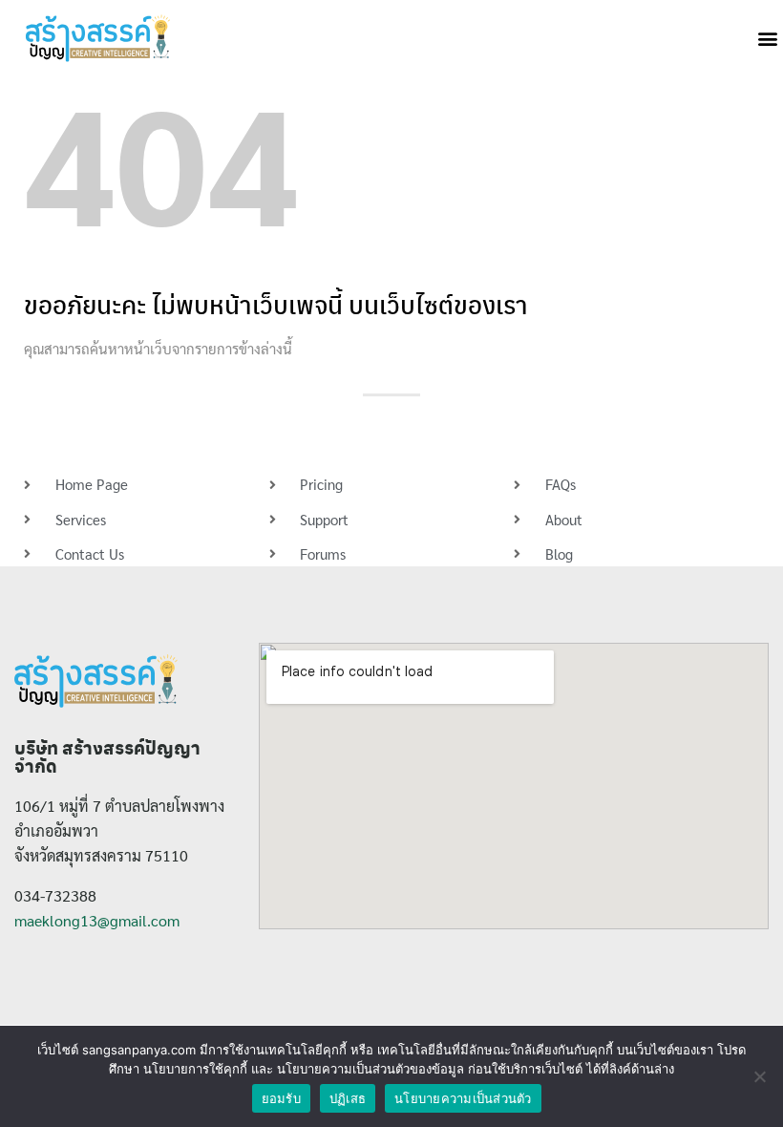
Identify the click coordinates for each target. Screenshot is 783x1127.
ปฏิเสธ (347, 1098)
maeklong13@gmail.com (97, 920)
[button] (767, 38)
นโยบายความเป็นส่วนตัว (463, 1098)
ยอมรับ (281, 1098)
